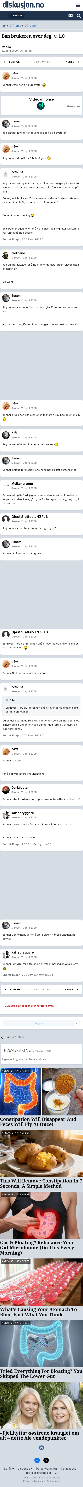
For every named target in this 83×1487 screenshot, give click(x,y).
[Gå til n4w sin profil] (6, 76)
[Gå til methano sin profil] (6, 255)
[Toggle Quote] (7, 700)
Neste (70, 61)
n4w (8, 46)
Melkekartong (22, 484)
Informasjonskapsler (38, 1472)
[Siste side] (78, 62)
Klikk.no (56, 1477)
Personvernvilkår (47, 1468)
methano (18, 253)
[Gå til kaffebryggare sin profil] (6, 815)
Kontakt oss (68, 1468)
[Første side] (4, 62)
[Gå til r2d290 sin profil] (6, 174)
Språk (8, 1468)
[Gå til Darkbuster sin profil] (6, 790)
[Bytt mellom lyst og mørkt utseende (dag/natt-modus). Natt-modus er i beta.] (56, 1472)
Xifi (14, 433)
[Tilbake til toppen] (41, 1448)
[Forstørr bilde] (44, 84)
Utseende (24, 1468)
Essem (16, 121)
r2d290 (17, 172)
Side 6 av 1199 (42, 61)
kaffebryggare (22, 813)
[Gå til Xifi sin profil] (6, 435)
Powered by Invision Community (41, 1481)
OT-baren (26, 50)
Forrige (14, 61)
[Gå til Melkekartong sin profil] (6, 486)
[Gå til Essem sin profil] (6, 124)
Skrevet (24, 77)
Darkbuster (20, 787)
